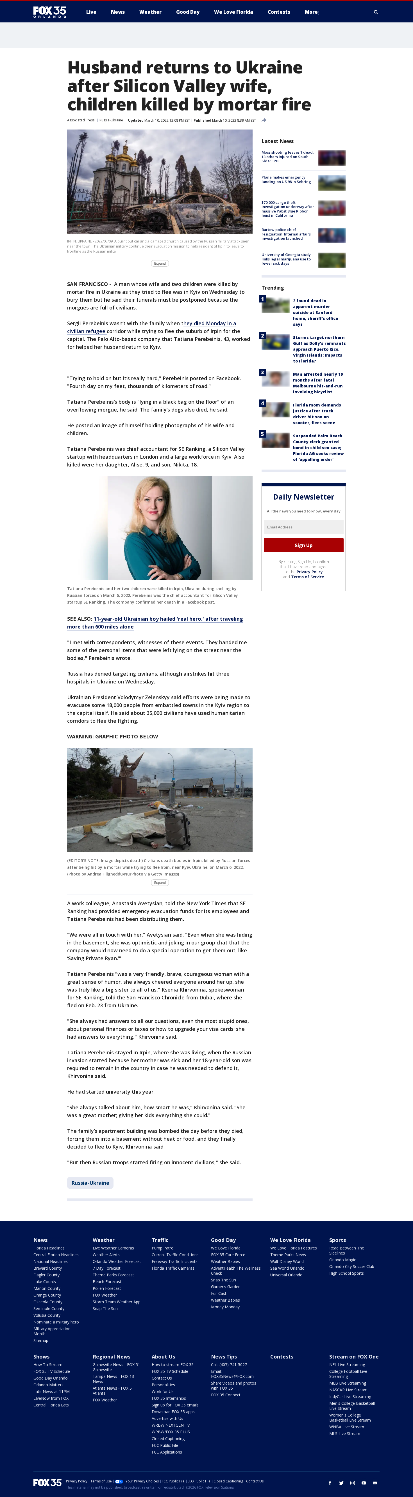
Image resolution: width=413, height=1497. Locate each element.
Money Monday (225, 1306)
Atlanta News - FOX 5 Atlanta (112, 1390)
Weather (104, 1240)
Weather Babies (225, 1261)
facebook (330, 1482)
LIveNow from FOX (51, 1398)
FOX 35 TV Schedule (51, 1371)
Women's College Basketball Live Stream (350, 1417)
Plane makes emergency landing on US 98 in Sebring (286, 179)
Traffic (160, 1240)
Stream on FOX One (354, 1356)
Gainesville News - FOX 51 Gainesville (116, 1367)
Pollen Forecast (107, 1288)
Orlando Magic (342, 1259)
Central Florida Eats (51, 1405)
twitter (341, 1482)
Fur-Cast (218, 1293)
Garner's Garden (225, 1286)
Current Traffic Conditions (175, 1254)
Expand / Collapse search (376, 12)
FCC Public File (165, 1445)
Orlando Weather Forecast (117, 1261)
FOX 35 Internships (169, 1398)
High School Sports (346, 1273)
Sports (337, 1240)
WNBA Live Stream (346, 1426)
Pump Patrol (163, 1248)
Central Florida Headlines (56, 1254)
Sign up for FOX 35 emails (175, 1405)
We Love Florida (225, 1248)
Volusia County (46, 1315)
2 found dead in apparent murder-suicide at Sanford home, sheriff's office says (315, 312)
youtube (363, 1482)
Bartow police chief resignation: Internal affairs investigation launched (286, 234)
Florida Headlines (49, 1248)
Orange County (47, 1295)
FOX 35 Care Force (228, 1254)
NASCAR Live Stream (348, 1389)
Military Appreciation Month (52, 1331)
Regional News (111, 1356)
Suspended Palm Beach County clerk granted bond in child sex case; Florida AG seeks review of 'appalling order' (318, 447)
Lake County (44, 1281)
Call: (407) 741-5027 (229, 1364)
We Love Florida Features (293, 1248)
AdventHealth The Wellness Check (236, 1270)
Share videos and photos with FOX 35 (233, 1385)
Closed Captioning (168, 1438)
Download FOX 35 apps (173, 1411)
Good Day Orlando (50, 1378)
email (375, 1482)
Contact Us (162, 1378)
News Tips (224, 1356)
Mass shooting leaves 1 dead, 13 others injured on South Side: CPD (288, 156)
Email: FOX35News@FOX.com (232, 1374)
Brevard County (47, 1268)
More (311, 12)
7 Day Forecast (107, 1268)
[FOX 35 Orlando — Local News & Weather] (52, 12)
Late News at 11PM (51, 1391)
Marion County (46, 1288)
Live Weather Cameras (113, 1248)
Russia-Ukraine (111, 120)
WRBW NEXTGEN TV (171, 1425)
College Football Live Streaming (348, 1374)
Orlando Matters (48, 1384)
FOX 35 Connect (225, 1394)
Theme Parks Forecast (113, 1274)
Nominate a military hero (56, 1322)
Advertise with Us (167, 1418)
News (40, 1240)
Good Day (223, 1240)
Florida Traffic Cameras (173, 1268)
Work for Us (163, 1391)
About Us (163, 1356)
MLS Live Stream (344, 1433)
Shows (41, 1356)
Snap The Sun (105, 1308)
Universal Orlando (286, 1274)
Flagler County (46, 1274)
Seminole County (48, 1308)
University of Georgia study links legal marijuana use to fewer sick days (286, 259)
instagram (352, 1482)
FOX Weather (105, 1295)
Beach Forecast (107, 1281)
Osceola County (47, 1301)
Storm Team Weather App (116, 1301)
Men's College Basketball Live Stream (352, 1406)
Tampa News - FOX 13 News (113, 1379)
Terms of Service (307, 576)
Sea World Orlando (287, 1268)
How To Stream (47, 1364)
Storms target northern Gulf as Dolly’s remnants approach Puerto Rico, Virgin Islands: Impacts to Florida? (319, 348)
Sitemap (40, 1340)
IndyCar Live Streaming (350, 1396)
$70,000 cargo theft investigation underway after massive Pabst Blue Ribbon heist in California (288, 209)
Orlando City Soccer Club (351, 1266)
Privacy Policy (310, 571)
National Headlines (50, 1261)
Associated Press (80, 120)
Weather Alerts (106, 1254)
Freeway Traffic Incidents (175, 1261)
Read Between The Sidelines (346, 1250)
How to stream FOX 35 (173, 1364)
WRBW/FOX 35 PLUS (171, 1431)
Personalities (163, 1384)
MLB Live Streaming (347, 1383)
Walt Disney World (287, 1261)
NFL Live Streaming (347, 1364)
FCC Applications (167, 1452)
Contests (281, 1356)
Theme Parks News (288, 1254)
